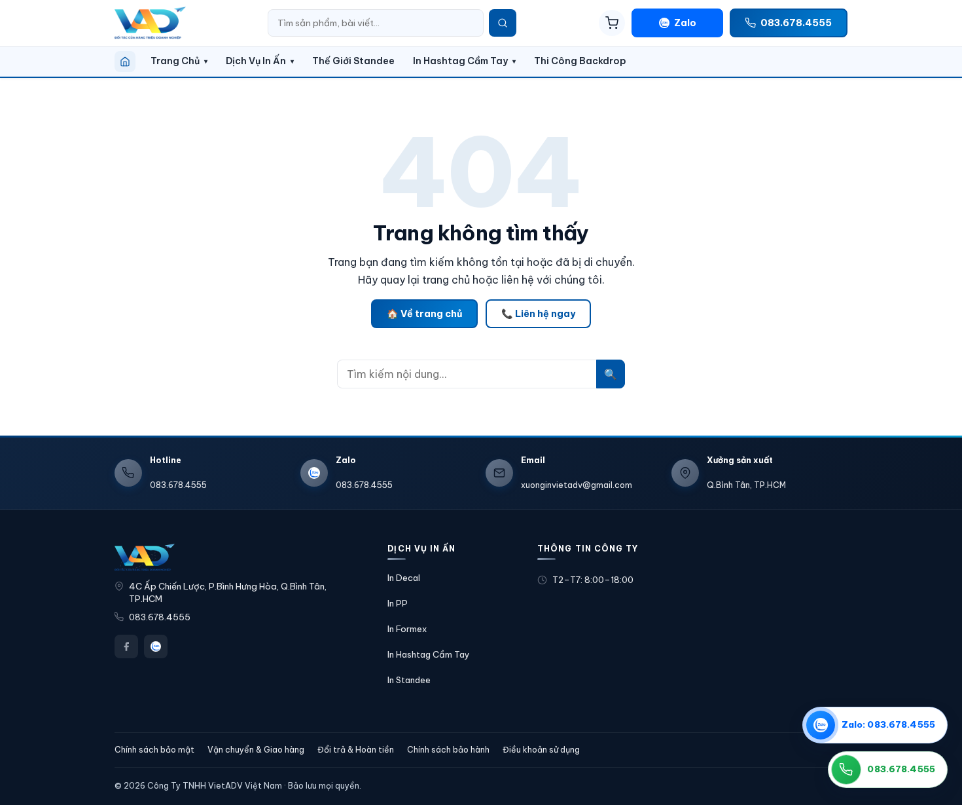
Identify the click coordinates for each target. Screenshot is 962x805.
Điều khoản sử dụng (541, 750)
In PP (397, 603)
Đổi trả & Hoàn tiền (355, 750)
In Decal (403, 577)
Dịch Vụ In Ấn (256, 61)
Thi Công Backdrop (580, 61)
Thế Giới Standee (353, 61)
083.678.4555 (159, 617)
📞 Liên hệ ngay (538, 314)
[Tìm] (502, 23)
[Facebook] (126, 646)
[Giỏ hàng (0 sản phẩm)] (612, 23)
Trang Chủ (175, 61)
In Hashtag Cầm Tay (460, 61)
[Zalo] (156, 646)
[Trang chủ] (125, 61)
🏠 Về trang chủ (424, 314)
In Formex (407, 629)
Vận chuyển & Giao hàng (255, 750)
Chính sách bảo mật (154, 750)
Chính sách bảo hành (448, 750)
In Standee (409, 680)
